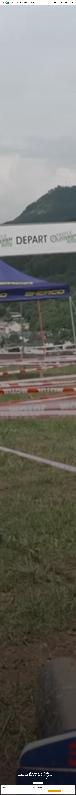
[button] (73, 787)
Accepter (54, 790)
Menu (55, 2)
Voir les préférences (68, 790)
